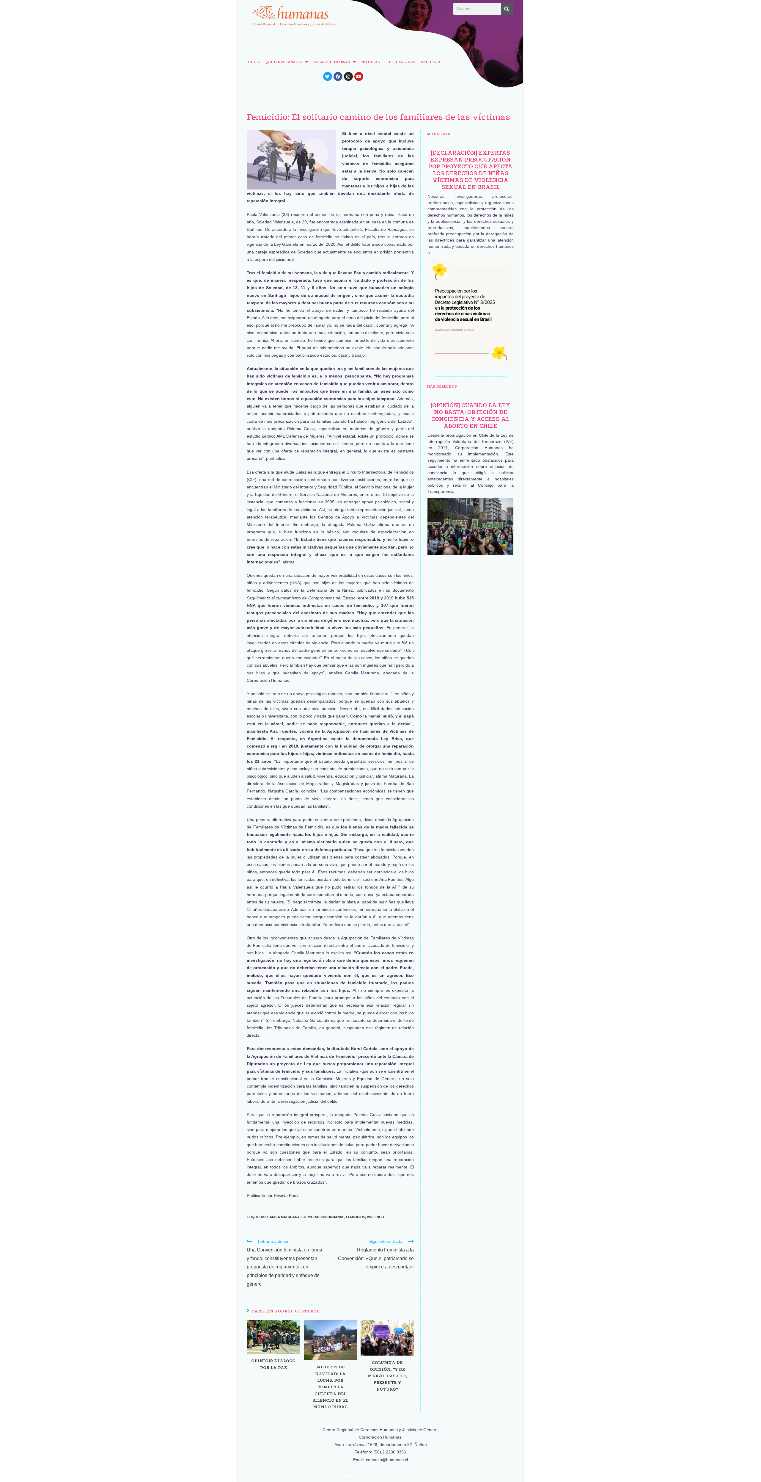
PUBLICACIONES (400, 61)
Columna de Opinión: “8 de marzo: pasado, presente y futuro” (387, 1376)
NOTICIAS (370, 61)
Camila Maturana (283, 1217)
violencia (376, 1217)
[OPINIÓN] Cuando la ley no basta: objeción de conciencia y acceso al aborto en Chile (470, 415)
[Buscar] (507, 9)
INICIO (254, 61)
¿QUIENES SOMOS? (284, 61)
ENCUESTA (431, 61)
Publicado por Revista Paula (274, 1195)
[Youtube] (358, 76)
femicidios (355, 1217)
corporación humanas (322, 1217)
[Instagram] (348, 76)
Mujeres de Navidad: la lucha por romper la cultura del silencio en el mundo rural (330, 1386)
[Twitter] (327, 76)
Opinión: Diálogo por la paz (273, 1364)
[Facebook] (338, 76)
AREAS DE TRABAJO (331, 61)
